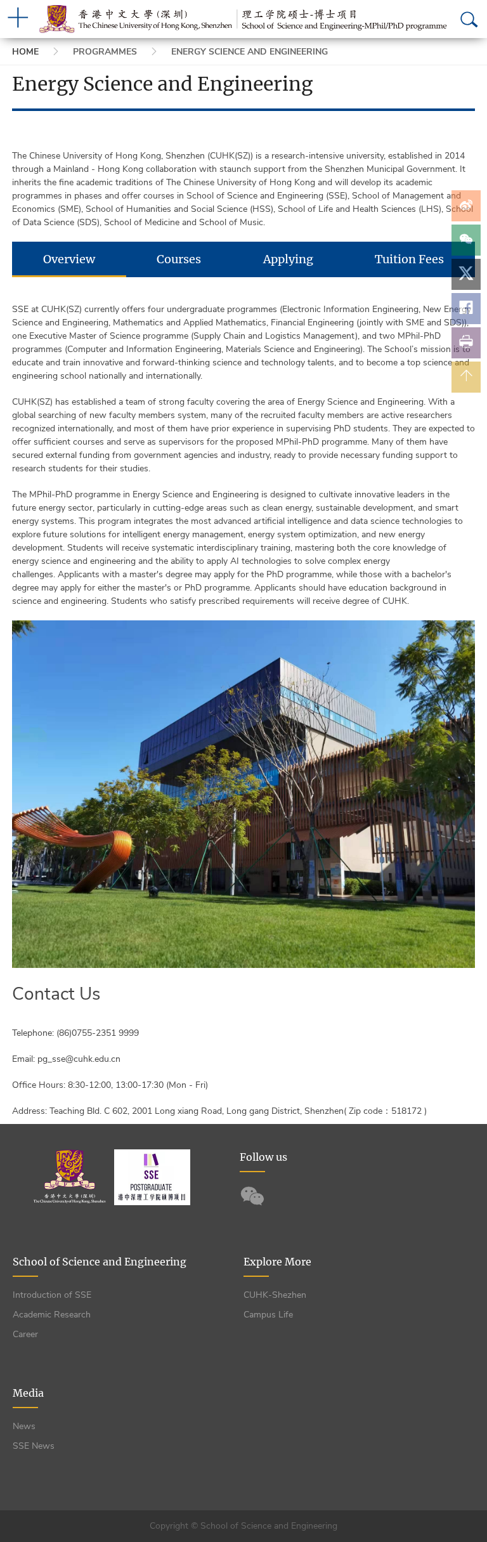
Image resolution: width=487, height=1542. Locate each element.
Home (25, 52)
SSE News (34, 1446)
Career (25, 1334)
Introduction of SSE (52, 1295)
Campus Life (268, 1315)
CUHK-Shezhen (275, 1295)
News (24, 1426)
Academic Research (52, 1315)
